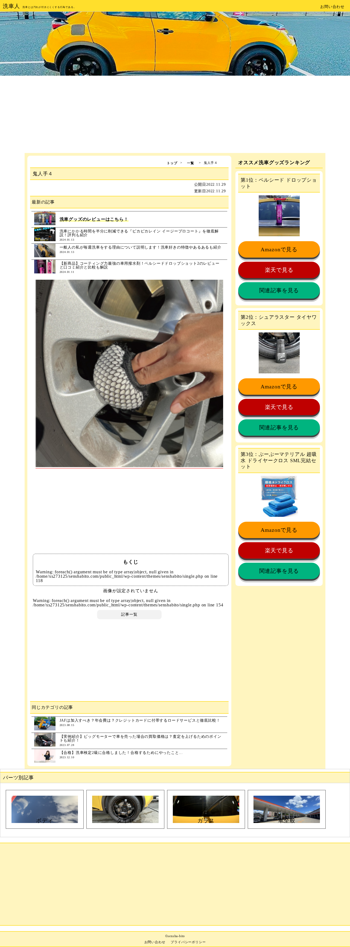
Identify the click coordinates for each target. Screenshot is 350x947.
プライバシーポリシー (188, 942)
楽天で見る (279, 270)
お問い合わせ (332, 7)
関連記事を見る (279, 290)
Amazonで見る (279, 249)
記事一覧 (129, 614)
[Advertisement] (175, 114)
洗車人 (11, 6)
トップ (172, 163)
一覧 (190, 163)
